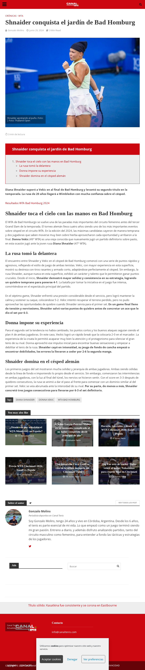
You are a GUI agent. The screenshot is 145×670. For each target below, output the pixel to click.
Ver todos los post (127, 502)
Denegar (72, 659)
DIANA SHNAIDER (25, 399)
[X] (30, 546)
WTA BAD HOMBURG (69, 399)
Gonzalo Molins (16, 30)
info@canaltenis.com (64, 632)
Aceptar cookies (51, 659)
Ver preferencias (93, 659)
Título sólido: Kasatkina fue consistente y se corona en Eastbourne (72, 605)
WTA (20, 15)
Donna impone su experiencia (37, 170)
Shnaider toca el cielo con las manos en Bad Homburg (48, 161)
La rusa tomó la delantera (35, 165)
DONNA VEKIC (46, 399)
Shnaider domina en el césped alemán (42, 176)
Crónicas (10, 15)
